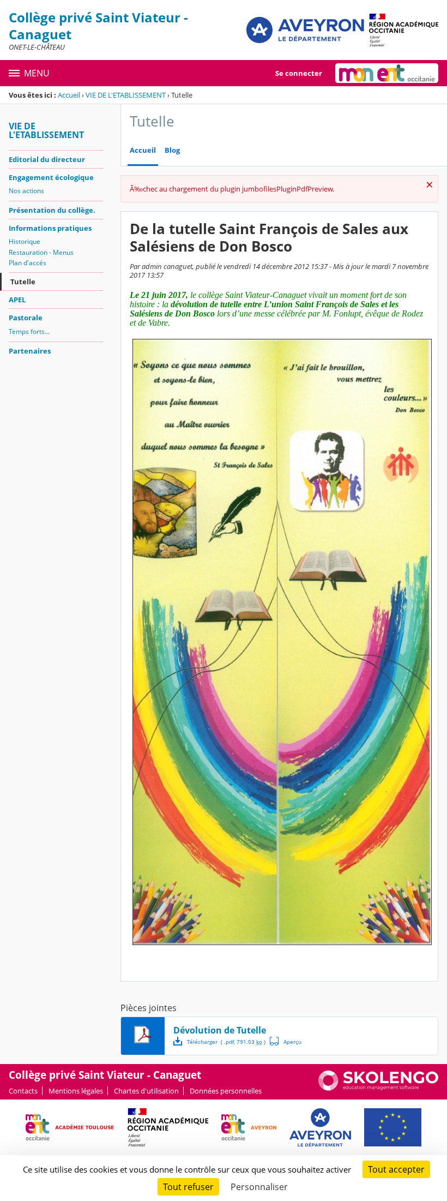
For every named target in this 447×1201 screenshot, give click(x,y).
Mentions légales (76, 1090)
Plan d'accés (27, 262)
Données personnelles (226, 1090)
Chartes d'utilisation (146, 1090)
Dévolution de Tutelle (219, 1030)
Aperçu (285, 1041)
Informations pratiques (50, 228)
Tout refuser (188, 1187)
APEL (17, 299)
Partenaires (30, 351)
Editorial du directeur (47, 159)
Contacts (23, 1090)
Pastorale (26, 317)
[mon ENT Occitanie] (386, 73)
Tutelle (22, 281)
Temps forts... (29, 331)
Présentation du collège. (52, 210)
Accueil (69, 95)
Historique (24, 241)
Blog (172, 150)
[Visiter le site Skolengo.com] (378, 1088)
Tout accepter (396, 1169)
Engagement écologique (51, 177)
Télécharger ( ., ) (226, 1041)
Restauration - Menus (41, 252)
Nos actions (26, 190)
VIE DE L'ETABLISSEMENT (126, 95)
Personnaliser (259, 1187)
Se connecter (298, 73)
